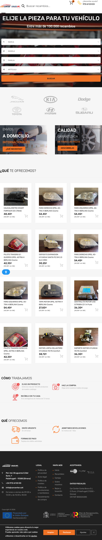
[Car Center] (10, 6)
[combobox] (51, 42)
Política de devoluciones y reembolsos (43, 490)
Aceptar (50, 532)
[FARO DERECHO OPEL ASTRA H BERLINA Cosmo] (51, 197)
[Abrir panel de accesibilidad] (6, 272)
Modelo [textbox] (11, 51)
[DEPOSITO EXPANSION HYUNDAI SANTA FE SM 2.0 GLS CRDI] (51, 243)
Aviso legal (42, 477)
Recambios (59, 474)
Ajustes (83, 532)
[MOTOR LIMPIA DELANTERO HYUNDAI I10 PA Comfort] (51, 337)
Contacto (59, 495)
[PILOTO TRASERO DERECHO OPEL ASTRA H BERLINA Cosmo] (16, 337)
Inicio (57, 470)
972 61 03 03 (89, 4)
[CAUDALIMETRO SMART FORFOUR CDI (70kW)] (16, 197)
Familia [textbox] (11, 60)
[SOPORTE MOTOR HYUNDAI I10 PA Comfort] (86, 337)
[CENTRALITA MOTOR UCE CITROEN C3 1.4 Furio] (86, 290)
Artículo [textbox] (12, 70)
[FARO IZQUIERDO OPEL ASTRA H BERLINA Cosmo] (86, 197)
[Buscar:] (57, 6)
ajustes (34, 536)
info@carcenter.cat (14, 488)
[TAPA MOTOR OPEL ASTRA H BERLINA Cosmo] (51, 290)
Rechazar (67, 532)
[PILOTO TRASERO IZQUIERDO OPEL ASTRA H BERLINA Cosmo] (16, 243)
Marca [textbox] (11, 42)
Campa (58, 478)
